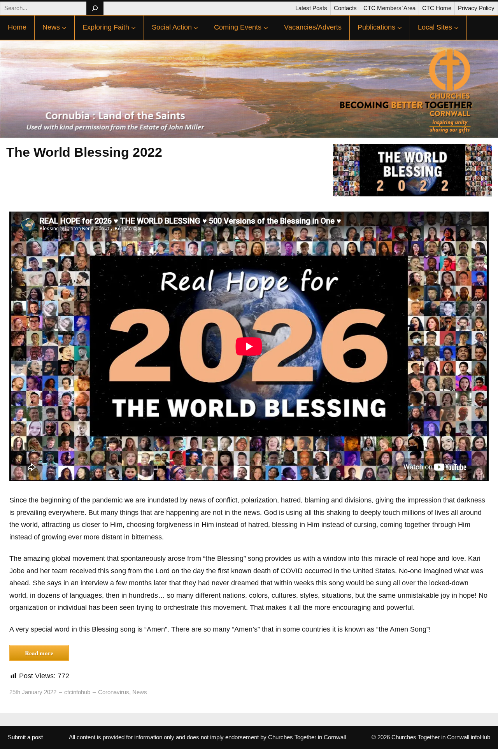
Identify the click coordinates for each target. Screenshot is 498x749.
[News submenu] (64, 27)
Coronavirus (113, 692)
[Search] (94, 8)
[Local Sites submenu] (456, 27)
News (139, 692)
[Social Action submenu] (195, 27)
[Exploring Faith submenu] (133, 27)
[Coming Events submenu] (265, 27)
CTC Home (436, 8)
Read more (39, 653)
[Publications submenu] (399, 27)
